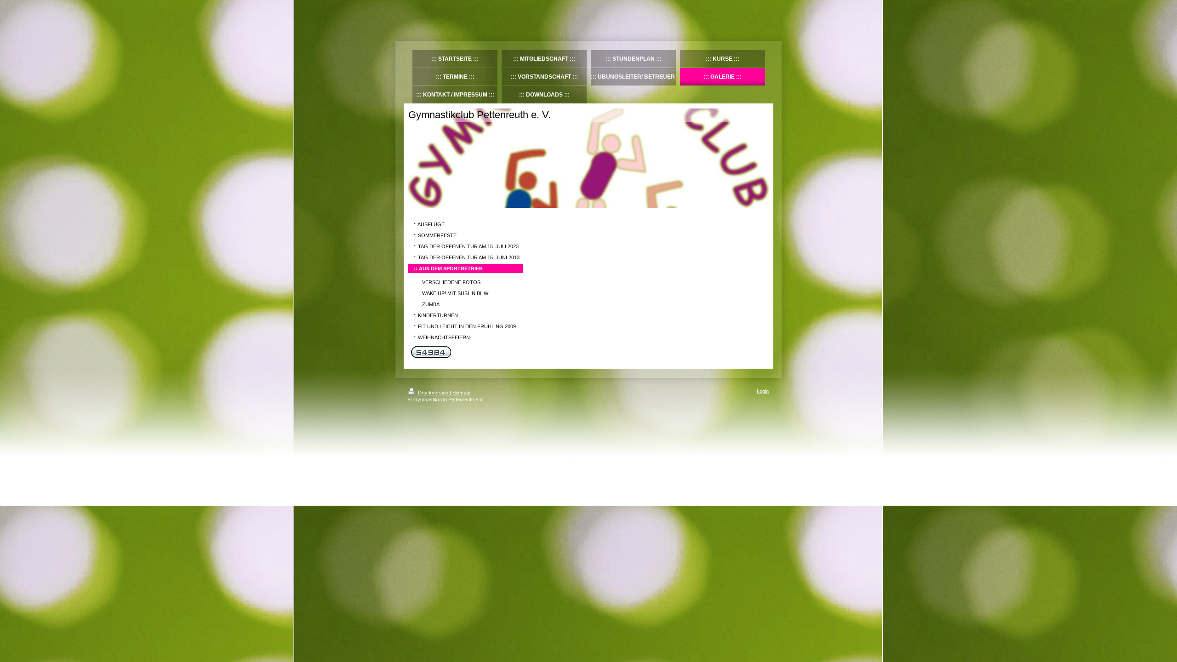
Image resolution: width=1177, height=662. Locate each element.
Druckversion (433, 392)
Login (763, 391)
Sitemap (461, 392)
